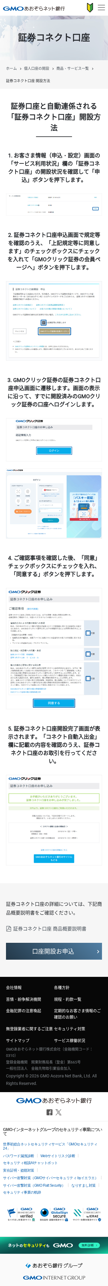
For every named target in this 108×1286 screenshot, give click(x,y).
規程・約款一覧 (67, 999)
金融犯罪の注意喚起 (23, 1010)
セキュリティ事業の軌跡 (22, 1192)
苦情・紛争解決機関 (23, 999)
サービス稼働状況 (69, 1040)
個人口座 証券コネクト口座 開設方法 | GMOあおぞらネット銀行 (34, 8)
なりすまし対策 (83, 1185)
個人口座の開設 (36, 69)
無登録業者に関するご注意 (29, 1029)
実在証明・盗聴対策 (18, 1170)
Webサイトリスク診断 (57, 1156)
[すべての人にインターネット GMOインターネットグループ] (54, 1279)
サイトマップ (17, 1040)
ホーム (11, 69)
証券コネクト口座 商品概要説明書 (49, 929)
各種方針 (62, 987)
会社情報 (14, 987)
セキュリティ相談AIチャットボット (30, 1163)
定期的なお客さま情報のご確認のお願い (77, 1013)
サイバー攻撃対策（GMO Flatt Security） (34, 1185)
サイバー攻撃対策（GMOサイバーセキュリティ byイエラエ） (50, 1178)
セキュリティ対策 (69, 1029)
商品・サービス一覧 (72, 69)
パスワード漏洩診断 (18, 1156)
